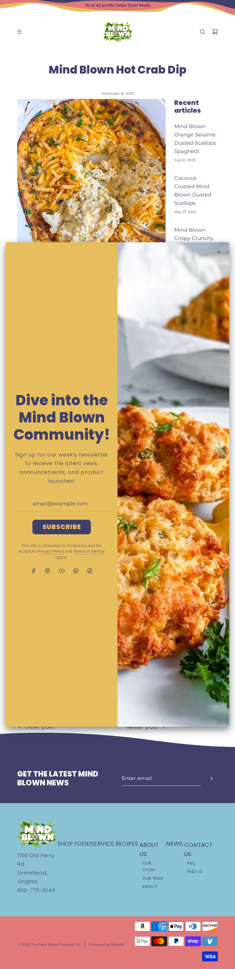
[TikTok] (89, 571)
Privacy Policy (51, 551)
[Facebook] (33, 571)
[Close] (218, 252)
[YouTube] (61, 571)
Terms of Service (89, 551)
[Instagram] (47, 571)
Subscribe (61, 527)
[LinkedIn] (75, 571)
